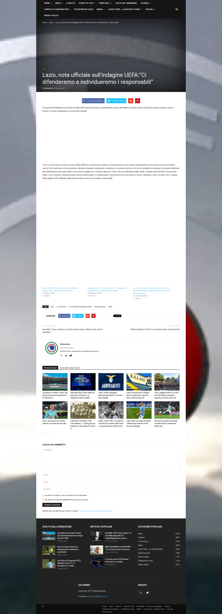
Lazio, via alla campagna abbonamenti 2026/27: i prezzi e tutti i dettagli (110, 395)
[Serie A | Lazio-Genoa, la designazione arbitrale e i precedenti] (48, 549)
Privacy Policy (51, 15)
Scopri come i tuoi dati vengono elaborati (95, 511)
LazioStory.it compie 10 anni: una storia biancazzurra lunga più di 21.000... (70, 535)
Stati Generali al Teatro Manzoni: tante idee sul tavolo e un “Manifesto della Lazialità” (82, 395)
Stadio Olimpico (100, 307)
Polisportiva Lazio (83, 9)
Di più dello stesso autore (70, 368)
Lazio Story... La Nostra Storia (150, 549)
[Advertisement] (64, 141)
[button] (176, 9)
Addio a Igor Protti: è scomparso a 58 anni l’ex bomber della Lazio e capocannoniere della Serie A (111, 423)
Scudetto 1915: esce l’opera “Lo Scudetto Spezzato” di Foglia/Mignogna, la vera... (118, 535)
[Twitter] (72, 355)
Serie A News (143, 557)
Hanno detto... (144, 564)
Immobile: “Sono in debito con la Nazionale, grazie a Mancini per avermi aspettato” (72, 330)
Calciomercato (144, 553)
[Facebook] (62, 355)
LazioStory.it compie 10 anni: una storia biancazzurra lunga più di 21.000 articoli (54, 395)
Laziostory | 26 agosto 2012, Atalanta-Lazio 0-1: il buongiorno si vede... (69, 563)
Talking (144, 3)
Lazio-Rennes (61, 307)
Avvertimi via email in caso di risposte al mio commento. (66, 495)
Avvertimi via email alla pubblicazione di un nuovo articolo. (67, 500)
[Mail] (67, 355)
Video (140, 545)
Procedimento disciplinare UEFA (80, 307)
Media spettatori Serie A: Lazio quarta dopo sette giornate (155, 329)
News (58, 3)
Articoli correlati (50, 368)
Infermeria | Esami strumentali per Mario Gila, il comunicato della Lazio (165, 423)
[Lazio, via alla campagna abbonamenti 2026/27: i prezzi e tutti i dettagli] (111, 382)
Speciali (149, 9)
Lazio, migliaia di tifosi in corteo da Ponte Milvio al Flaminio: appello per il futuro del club (166, 395)
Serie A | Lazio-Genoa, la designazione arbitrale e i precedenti (68, 549)
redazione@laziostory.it (97, 596)
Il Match (70, 3)
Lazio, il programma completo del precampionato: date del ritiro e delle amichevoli (137, 395)
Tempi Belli (104, 3)
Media (100, 9)
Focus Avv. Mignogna (126, 3)
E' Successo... (143, 541)
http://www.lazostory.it (67, 348)
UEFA (110, 307)
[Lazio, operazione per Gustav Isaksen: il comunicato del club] (55, 410)
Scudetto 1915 (86, 3)
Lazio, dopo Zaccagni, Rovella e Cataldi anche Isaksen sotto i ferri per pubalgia (138, 423)
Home (47, 3)
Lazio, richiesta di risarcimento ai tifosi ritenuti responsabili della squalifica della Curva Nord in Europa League (152, 290)
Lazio (52, 307)
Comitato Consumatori (56, 9)
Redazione (49, 88)
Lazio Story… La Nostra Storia (124, 9)
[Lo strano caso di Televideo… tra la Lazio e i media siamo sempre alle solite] (96, 562)
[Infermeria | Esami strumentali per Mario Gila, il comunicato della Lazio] (167, 410)
